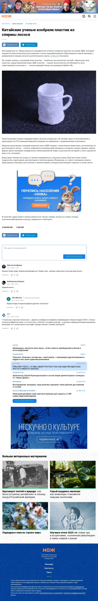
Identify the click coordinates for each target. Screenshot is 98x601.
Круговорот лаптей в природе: (24, 494)
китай (21, 227)
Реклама (49, 564)
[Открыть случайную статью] (83, 16)
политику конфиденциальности (74, 593)
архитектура (18, 372)
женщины (17, 381)
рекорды (16, 363)
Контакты (49, 568)
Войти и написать (74, 257)
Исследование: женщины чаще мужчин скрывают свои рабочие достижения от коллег (48, 386)
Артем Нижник (17, 24)
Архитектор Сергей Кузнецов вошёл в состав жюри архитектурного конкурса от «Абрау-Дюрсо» (48, 377)
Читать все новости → (25, 401)
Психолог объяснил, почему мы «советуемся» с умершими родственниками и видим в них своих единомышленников (48, 358)
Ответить (5, 275)
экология (6, 24)
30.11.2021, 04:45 (18, 300)
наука (15, 345)
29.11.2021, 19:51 (13, 268)
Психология (18, 354)
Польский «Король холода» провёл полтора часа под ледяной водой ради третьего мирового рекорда (47, 367)
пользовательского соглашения (51, 593)
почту (39, 591)
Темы (49, 572)
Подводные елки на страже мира (21, 532)
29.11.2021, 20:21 (13, 284)
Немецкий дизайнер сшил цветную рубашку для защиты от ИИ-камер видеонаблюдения (42, 395)
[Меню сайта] (94, 16)
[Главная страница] (6, 16)
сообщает (55, 56)
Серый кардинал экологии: (65, 494)
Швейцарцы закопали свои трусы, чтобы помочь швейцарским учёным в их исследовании (47, 349)
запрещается (79, 587)
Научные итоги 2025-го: (72, 535)
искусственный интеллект (24, 391)
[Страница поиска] (89, 16)
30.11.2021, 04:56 (13, 317)
